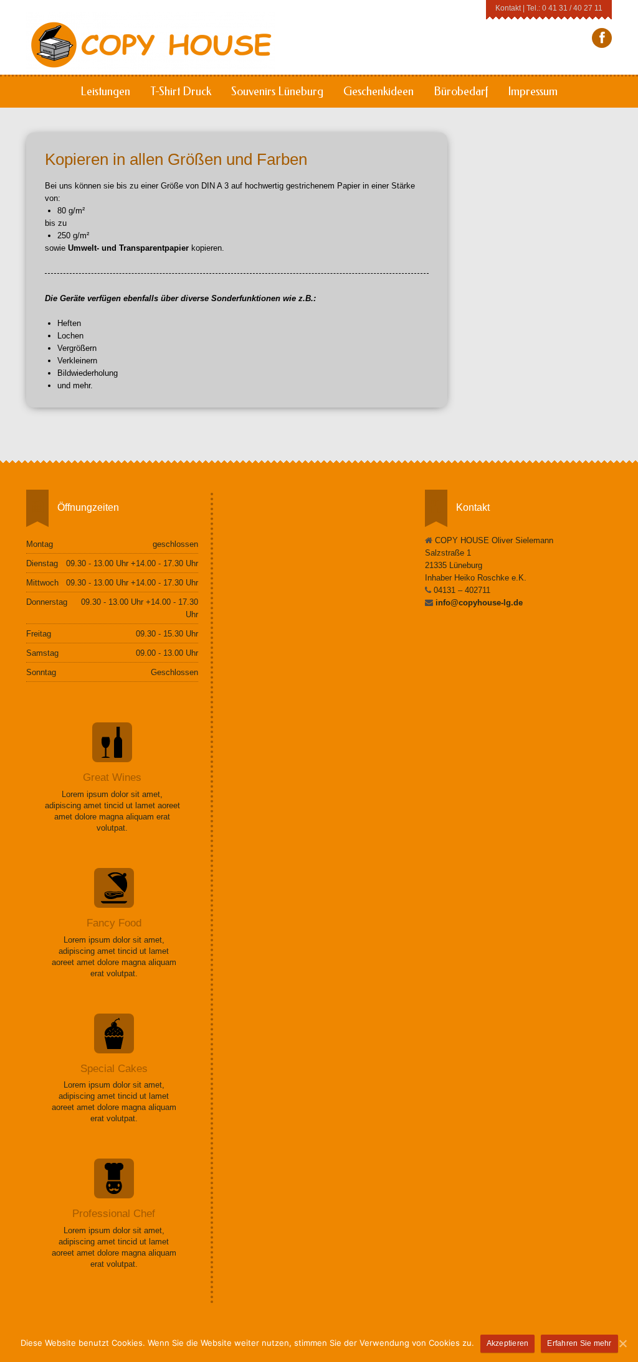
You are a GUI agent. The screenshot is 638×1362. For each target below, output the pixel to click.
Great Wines (112, 777)
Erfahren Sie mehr (579, 1343)
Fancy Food (114, 923)
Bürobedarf (461, 91)
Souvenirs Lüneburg (277, 91)
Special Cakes (114, 1069)
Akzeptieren (508, 1343)
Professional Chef (113, 1214)
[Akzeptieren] (622, 1343)
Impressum (533, 91)
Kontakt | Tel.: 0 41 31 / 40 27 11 (548, 8)
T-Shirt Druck (180, 91)
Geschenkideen (378, 91)
